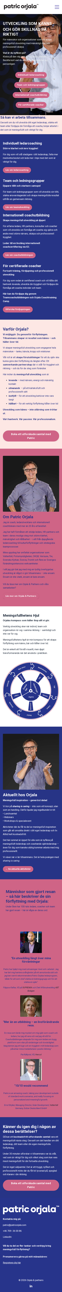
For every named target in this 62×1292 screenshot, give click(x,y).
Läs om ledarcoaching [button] (16, 170)
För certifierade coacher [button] (31, 105)
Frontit (31, 560)
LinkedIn (7, 1237)
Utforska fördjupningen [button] (17, 309)
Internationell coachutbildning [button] (31, 95)
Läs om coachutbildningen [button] (19, 255)
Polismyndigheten (23, 556)
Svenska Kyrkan (11, 560)
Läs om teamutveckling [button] (17, 207)
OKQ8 (36, 556)
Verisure (44, 556)
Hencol (38, 1054)
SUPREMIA (27, 987)
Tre (50, 556)
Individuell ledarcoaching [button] (31, 75)
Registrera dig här (12, 1262)
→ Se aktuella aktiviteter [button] (18, 869)
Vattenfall (8, 556)
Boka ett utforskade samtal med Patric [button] (31, 436)
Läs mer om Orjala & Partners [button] (20, 596)
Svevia (23, 560)
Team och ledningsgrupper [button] (31, 85)
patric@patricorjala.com (14, 1225)
